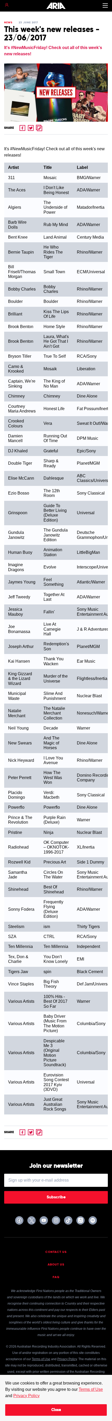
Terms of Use (91, 1389)
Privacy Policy (26, 1395)
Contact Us (56, 1252)
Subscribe (56, 1197)
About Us (56, 1264)
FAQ (56, 1277)
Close (56, 1410)
